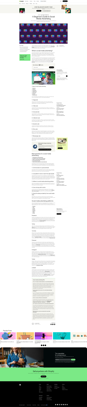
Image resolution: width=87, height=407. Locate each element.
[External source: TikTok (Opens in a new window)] (63, 404)
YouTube (33, 208)
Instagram (33, 210)
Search (66, 3)
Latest (34, 3)
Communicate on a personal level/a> (37, 157)
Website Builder (49, 398)
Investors (40, 387)
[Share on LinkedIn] (54, 324)
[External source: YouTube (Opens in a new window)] (59, 404)
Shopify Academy (49, 389)
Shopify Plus (63, 388)
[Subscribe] (66, 76)
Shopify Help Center (49, 387)
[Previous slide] (41, 345)
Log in (61, 1)
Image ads (33, 88)
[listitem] (43, 337)
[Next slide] (45, 345)
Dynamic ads (34, 92)
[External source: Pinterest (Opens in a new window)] (67, 404)
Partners (40, 388)
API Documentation (56, 387)
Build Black (40, 398)
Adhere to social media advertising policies (38, 159)
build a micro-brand (47, 274)
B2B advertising (47, 271)
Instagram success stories (42, 254)
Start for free (65, 1)
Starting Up (27, 3)
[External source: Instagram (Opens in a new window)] (61, 404)
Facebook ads (49, 301)
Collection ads (34, 91)
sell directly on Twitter (39, 265)
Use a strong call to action (36, 160)
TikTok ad (33, 227)
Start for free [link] (51, 67)
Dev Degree (55, 388)
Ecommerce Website (49, 399)
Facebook (33, 206)
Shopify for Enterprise (65, 389)
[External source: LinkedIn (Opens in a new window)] (65, 404)
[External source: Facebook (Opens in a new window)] (55, 404)
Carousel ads (34, 90)
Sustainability (40, 397)
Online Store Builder (49, 397)
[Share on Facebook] (51, 324)
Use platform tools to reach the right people (38, 158)
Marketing (31, 3)
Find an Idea (23, 3)
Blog (20, 3)
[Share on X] (52, 324)
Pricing (34, 1)
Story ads (33, 93)
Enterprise (37, 1)
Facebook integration (42, 220)
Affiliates (40, 389)
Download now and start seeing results (44, 149)
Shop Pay (63, 387)
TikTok (33, 207)
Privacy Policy (63, 79)
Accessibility (40, 399)
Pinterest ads (38, 244)
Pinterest (33, 209)
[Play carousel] (43, 345)
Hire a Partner (48, 388)
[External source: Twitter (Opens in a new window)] (57, 404)
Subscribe (73, 359)
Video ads (33, 89)
